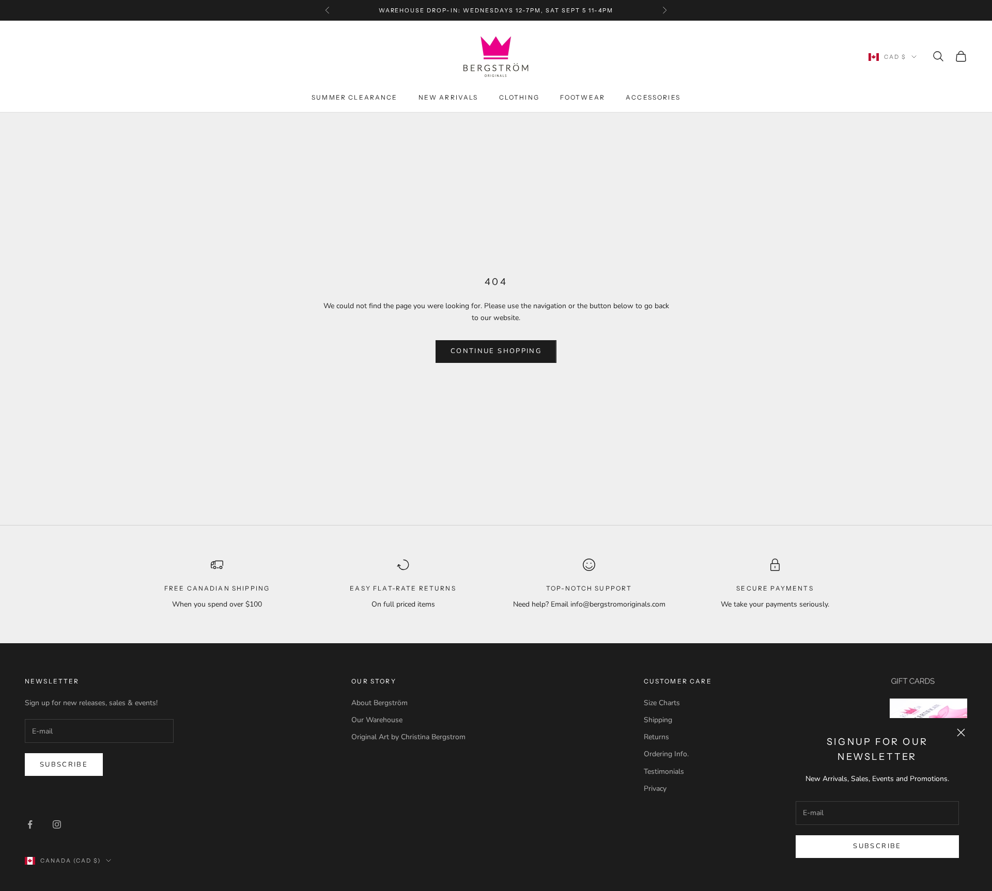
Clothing (519, 97)
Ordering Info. (666, 754)
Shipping (658, 720)
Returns (656, 737)
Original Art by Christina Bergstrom (408, 737)
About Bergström (379, 703)
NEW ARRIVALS (448, 97)
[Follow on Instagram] (57, 824)
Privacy (655, 788)
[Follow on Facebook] (30, 824)
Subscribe (877, 846)
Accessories (653, 97)
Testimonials (664, 771)
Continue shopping (496, 351)
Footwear (582, 97)
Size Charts (662, 703)
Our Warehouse (376, 720)
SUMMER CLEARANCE (355, 97)
